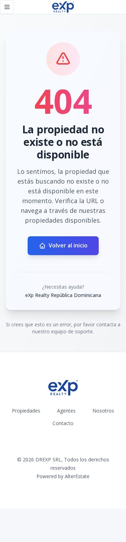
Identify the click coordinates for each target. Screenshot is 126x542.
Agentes (66, 410)
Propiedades (26, 410)
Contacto (63, 423)
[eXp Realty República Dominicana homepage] (63, 7)
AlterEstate (77, 476)
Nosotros (103, 410)
